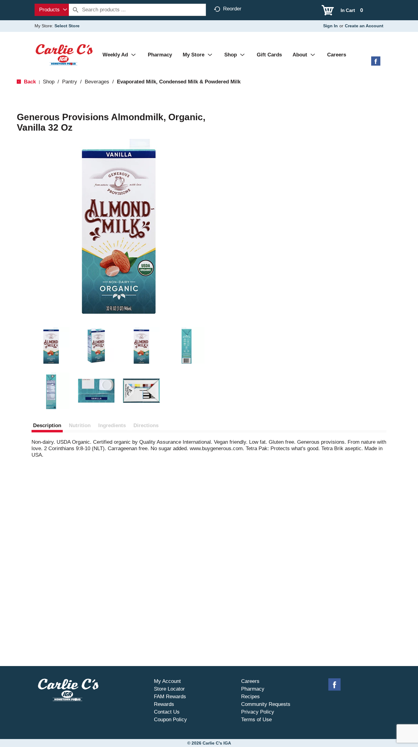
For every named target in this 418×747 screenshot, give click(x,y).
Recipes (250, 696)
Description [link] (47, 425)
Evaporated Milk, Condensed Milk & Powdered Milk (179, 82)
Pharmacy (252, 689)
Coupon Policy (170, 719)
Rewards (164, 704)
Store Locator (169, 689)
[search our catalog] (75, 10)
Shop (48, 82)
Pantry (69, 82)
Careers (250, 681)
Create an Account (364, 25)
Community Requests (265, 704)
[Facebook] (375, 63)
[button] (51, 345)
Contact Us (167, 712)
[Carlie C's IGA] (64, 54)
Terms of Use (256, 719)
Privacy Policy (257, 712)
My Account (167, 681)
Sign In (330, 25)
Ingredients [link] (112, 425)
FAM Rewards (170, 696)
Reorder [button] (232, 9)
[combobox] (52, 10)
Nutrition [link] (80, 425)
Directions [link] (146, 425)
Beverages (97, 82)
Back (29, 82)
